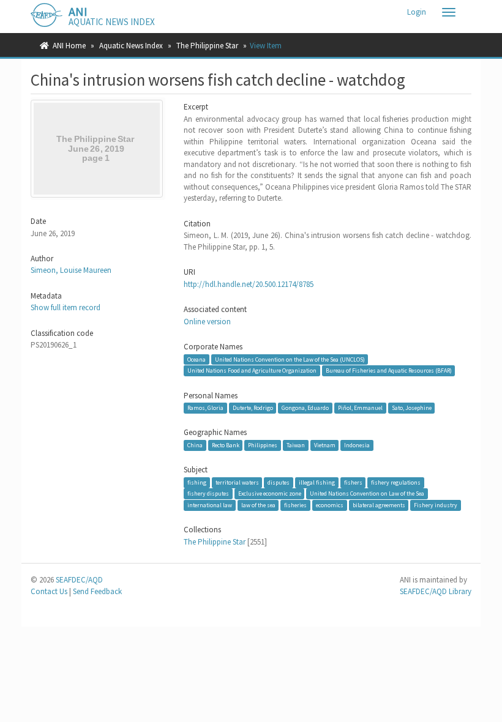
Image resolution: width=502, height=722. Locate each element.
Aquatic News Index (131, 45)
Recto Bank (225, 445)
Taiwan (296, 445)
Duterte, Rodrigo (253, 408)
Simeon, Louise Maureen (71, 270)
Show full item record (65, 307)
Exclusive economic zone (269, 493)
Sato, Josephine (412, 408)
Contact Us (49, 591)
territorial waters (237, 482)
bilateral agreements (379, 505)
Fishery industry (435, 505)
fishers (353, 482)
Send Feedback (97, 591)
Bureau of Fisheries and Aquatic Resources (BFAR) (389, 370)
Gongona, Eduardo (305, 408)
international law (209, 505)
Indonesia (357, 445)
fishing (196, 482)
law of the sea (258, 505)
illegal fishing (317, 482)
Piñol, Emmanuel (360, 408)
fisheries (295, 505)
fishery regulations (396, 482)
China (195, 445)
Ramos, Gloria (205, 408)
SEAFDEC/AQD (79, 580)
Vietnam (324, 445)
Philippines (262, 445)
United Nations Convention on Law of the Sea (367, 493)
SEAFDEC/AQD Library (435, 591)
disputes (279, 482)
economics (329, 505)
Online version (207, 321)
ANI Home (69, 45)
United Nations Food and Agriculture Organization (252, 370)
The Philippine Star (207, 45)
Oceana (196, 359)
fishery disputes (208, 493)
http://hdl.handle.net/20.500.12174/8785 (248, 284)
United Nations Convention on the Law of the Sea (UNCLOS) (290, 359)
